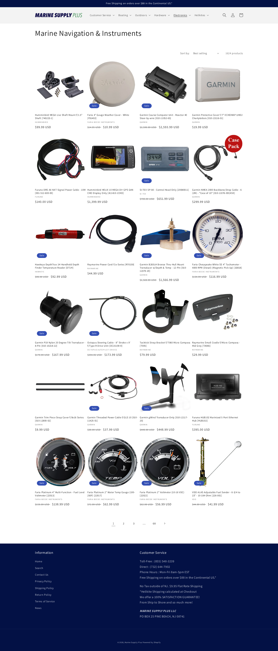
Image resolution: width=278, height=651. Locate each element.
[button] (102, 15)
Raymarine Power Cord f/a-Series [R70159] (110, 264)
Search (39, 568)
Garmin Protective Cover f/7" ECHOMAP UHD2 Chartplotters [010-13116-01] (217, 117)
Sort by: (184, 53)
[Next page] (164, 523)
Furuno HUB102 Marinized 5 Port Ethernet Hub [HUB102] (215, 419)
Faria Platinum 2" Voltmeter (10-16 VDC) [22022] (162, 494)
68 (154, 523)
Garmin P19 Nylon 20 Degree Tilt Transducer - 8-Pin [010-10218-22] (60, 344)
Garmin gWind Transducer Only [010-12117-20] (164, 419)
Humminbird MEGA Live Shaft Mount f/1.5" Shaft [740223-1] (58, 117)
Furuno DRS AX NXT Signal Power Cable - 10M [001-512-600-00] (60, 191)
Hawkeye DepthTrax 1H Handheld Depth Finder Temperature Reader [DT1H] (57, 266)
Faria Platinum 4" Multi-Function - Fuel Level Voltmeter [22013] (60, 494)
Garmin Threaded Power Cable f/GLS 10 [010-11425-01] (112, 419)
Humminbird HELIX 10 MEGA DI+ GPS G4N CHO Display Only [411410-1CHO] (110, 191)
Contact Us (41, 574)
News (38, 608)
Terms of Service (45, 601)
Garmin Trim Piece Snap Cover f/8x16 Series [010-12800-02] (59, 419)
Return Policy (43, 594)
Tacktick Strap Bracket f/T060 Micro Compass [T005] (165, 344)
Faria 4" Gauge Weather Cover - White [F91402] (108, 117)
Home (38, 561)
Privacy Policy (43, 581)
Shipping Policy (44, 588)
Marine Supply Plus (133, 642)
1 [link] (113, 523)
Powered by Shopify (152, 642)
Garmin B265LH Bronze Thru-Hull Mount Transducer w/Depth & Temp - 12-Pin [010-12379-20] (163, 268)
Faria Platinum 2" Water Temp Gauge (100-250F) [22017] (111, 494)
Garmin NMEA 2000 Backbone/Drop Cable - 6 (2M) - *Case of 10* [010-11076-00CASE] (217, 191)
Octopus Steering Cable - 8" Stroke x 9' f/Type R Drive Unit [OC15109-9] (108, 344)
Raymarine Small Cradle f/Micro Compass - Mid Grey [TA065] (216, 344)
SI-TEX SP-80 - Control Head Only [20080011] (164, 189)
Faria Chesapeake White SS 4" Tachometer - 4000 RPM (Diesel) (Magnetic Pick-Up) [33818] (217, 266)
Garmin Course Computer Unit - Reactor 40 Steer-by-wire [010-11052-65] (163, 117)
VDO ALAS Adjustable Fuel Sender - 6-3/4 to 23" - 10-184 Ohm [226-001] (216, 494)
